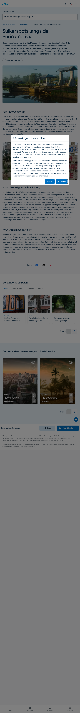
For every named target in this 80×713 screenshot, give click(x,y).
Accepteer (62, 181)
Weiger (49, 181)
